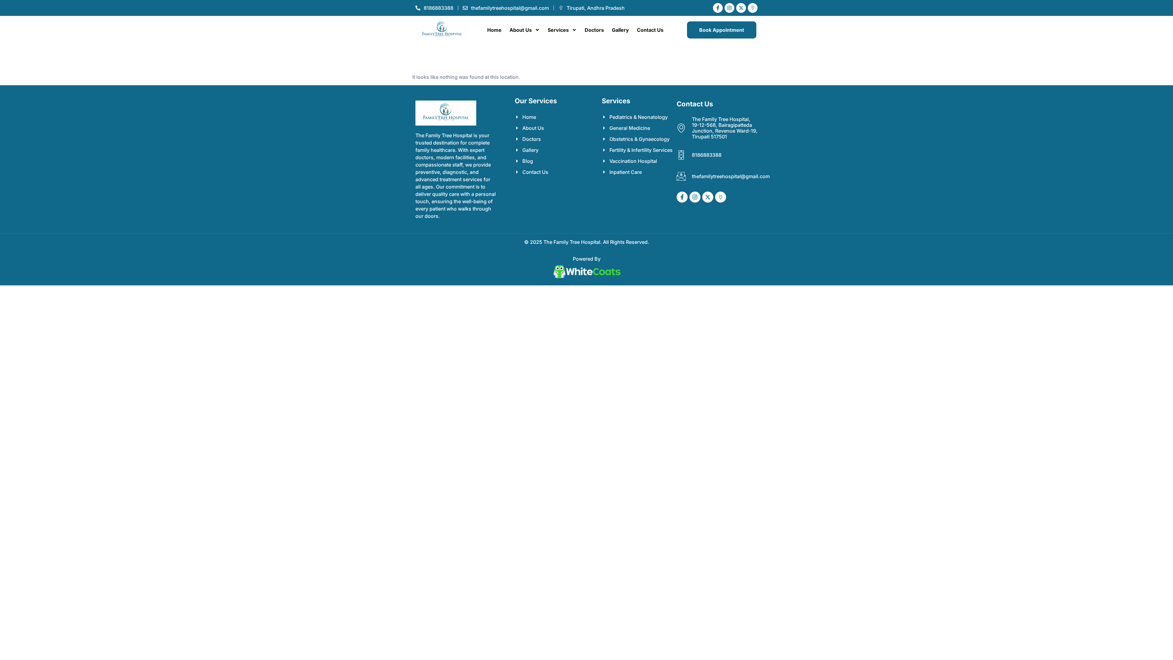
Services (558, 30)
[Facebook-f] (718, 8)
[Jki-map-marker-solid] (753, 8)
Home (494, 30)
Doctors (594, 30)
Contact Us (650, 30)
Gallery (620, 30)
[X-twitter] (741, 8)
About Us (521, 30)
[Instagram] (729, 8)
